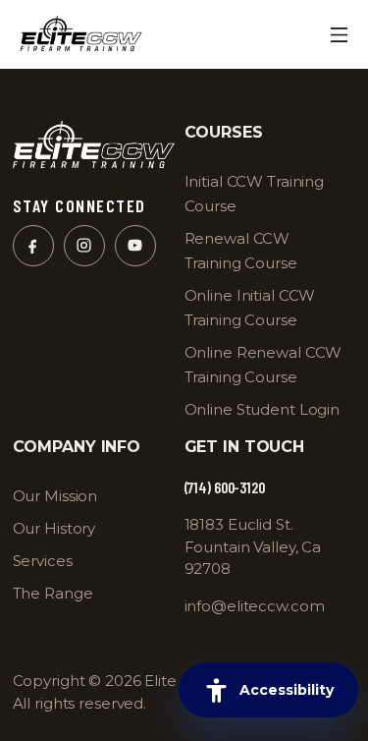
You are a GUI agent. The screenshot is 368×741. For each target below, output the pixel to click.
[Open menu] (338, 34)
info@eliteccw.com (254, 606)
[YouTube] (135, 245)
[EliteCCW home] (80, 34)
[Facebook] (33, 245)
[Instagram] (84, 245)
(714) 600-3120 (224, 488)
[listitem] (265, 307)
